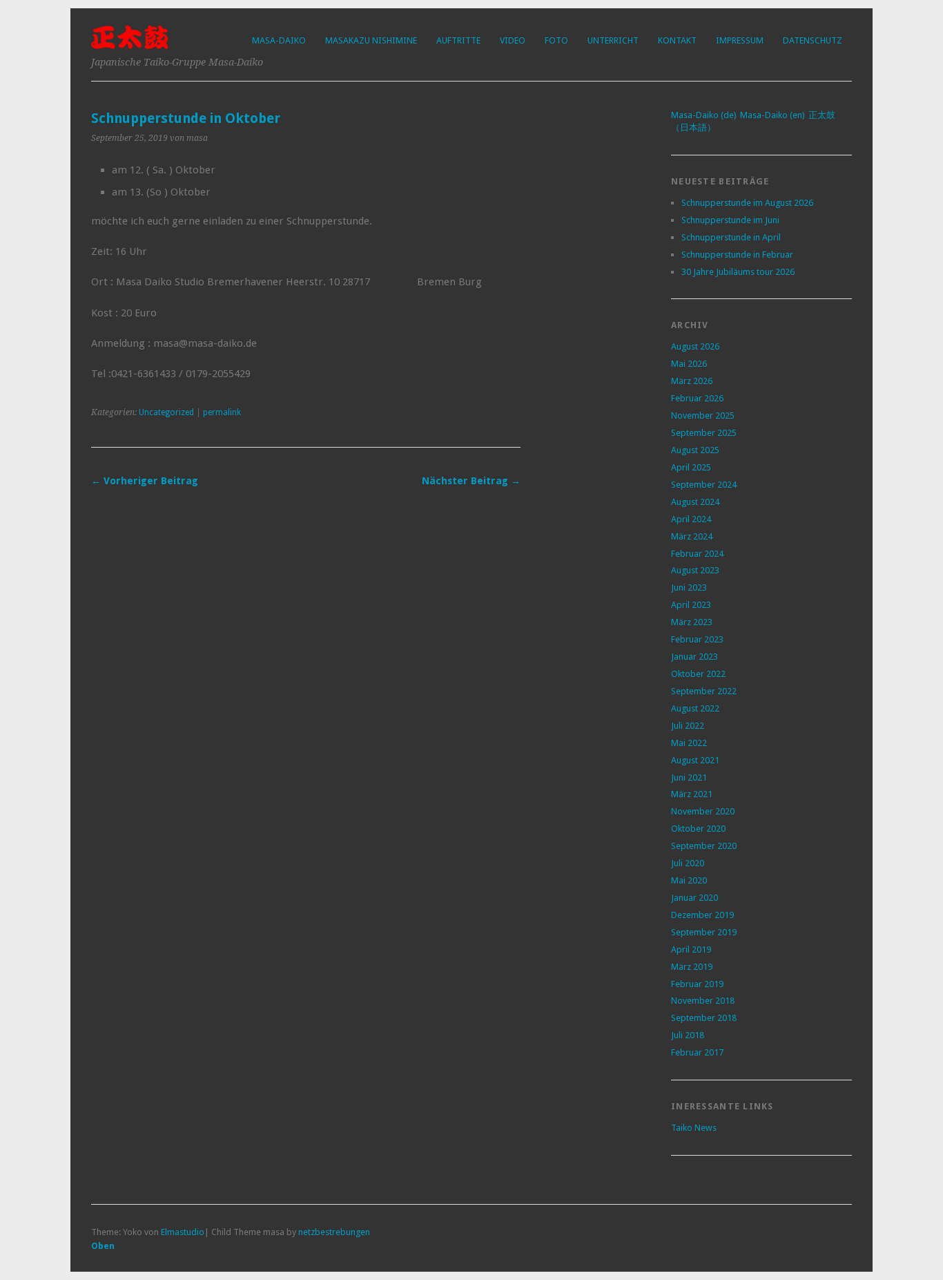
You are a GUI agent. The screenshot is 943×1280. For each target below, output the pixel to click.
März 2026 (691, 381)
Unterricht (613, 40)
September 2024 (704, 484)
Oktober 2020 (698, 828)
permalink (222, 412)
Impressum (740, 40)
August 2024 (695, 502)
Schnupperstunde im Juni (730, 220)
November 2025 (703, 415)
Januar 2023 (694, 656)
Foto (556, 40)
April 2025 (691, 467)
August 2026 (695, 346)
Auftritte (458, 40)
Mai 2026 (689, 364)
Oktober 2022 (698, 674)
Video (512, 40)
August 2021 (695, 760)
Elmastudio (182, 1232)
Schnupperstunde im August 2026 (747, 203)
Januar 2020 (694, 897)
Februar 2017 (697, 1052)
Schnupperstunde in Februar (737, 254)
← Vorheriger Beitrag (144, 480)
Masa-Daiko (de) (704, 115)
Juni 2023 (689, 587)
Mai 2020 (689, 880)
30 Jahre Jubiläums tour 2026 (738, 272)
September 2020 (704, 846)
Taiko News (694, 1128)
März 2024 (691, 536)
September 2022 (704, 691)
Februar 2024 (697, 553)
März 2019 (691, 967)
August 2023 (695, 570)
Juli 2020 (687, 863)
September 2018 (704, 1018)
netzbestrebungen (334, 1232)
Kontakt (677, 40)
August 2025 (695, 450)
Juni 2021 (689, 777)
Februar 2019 (697, 984)
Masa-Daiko (279, 40)
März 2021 (691, 794)
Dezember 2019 (702, 915)
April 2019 (691, 949)
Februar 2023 (697, 639)
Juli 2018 (687, 1035)
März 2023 (691, 622)
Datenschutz (812, 40)
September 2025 (704, 433)
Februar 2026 (697, 398)
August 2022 (695, 708)
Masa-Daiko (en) (772, 115)
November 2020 (703, 811)
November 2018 (703, 1000)
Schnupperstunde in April (731, 237)
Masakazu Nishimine (371, 40)
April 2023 (691, 605)
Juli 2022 (687, 725)
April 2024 (691, 519)
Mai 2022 (689, 743)
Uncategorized (166, 412)
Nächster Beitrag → (471, 480)
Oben (103, 1246)
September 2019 (704, 932)
